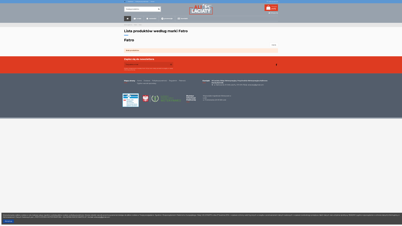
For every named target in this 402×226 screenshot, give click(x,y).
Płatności (182, 81)
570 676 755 (241, 85)
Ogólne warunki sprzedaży (146, 83)
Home (152, 1)
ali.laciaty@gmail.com (256, 85)
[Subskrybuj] (171, 64)
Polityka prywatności (142, 1)
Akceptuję (8, 221)
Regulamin (173, 81)
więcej (274, 45)
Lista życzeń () (273, 1)
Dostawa (131, 1)
